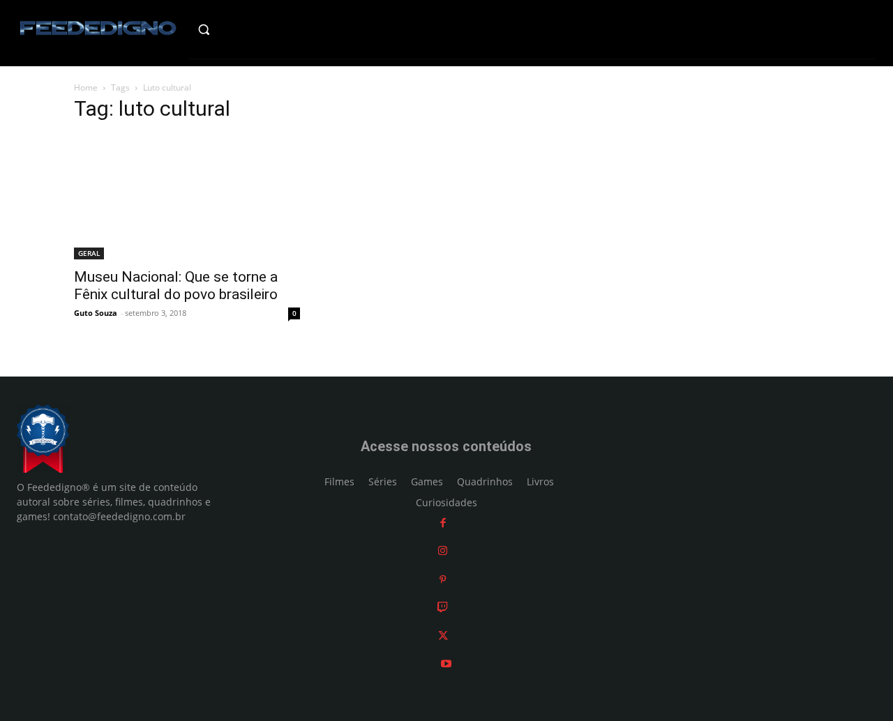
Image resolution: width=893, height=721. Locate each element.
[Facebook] (443, 523)
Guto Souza (95, 313)
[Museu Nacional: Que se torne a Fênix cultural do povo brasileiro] (187, 197)
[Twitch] (442, 607)
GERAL (89, 253)
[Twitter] (443, 636)
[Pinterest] (443, 579)
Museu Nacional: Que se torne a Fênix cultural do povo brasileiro (176, 285)
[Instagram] (442, 550)
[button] (227, 29)
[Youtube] (446, 663)
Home (86, 87)
